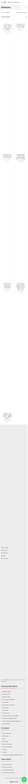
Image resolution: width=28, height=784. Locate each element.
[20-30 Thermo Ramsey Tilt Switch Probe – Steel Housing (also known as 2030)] (7, 21)
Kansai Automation (7, 746)
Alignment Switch (7, 691)
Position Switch (6, 694)
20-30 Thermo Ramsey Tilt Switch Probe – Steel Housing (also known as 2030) (7, 27)
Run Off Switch (6, 723)
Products (5, 550)
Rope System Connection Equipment (12, 721)
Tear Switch (5, 710)
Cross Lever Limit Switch (9, 772)
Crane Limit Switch (7, 767)
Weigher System (7, 697)
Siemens (5, 752)
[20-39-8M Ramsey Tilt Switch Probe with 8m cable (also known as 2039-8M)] (20, 94)
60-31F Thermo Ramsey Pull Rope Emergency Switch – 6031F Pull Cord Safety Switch (20, 286)
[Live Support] (24, 779)
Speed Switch (6, 713)
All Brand (5, 553)
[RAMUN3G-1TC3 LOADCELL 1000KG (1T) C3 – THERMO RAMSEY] (7, 354)
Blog (4, 555)
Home (2, 12)
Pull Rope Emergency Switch (10, 718)
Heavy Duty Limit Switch (8, 705)
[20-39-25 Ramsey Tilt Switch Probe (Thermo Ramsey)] (7, 94)
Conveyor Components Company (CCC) (12, 754)
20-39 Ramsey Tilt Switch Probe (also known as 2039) (20, 26)
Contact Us (5, 558)
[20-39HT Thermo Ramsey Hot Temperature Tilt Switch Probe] (7, 223)
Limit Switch (5, 702)
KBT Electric (6, 736)
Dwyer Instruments (7, 744)
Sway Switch (6, 707)
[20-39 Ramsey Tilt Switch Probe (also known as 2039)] (20, 21)
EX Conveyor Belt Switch (9, 699)
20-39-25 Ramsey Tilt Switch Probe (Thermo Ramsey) (7, 156)
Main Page (5, 547)
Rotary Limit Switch (7, 764)
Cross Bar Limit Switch (8, 769)
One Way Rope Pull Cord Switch (10, 715)
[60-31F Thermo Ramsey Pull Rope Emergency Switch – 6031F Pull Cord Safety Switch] (20, 223)
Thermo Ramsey (7, 733)
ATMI (4, 738)
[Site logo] (14, 2)
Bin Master (5, 741)
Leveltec (5, 749)
